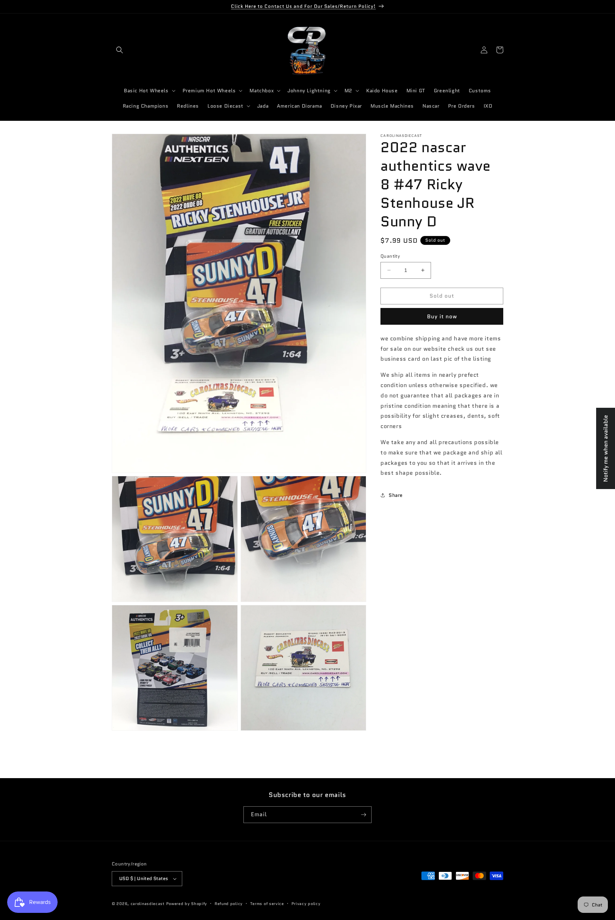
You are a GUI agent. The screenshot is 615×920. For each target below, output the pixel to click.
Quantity (390, 256)
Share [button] (396, 494)
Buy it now (442, 316)
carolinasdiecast (148, 903)
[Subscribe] (363, 814)
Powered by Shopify (186, 903)
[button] (119, 50)
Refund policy (229, 903)
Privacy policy (306, 903)
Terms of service (267, 903)
